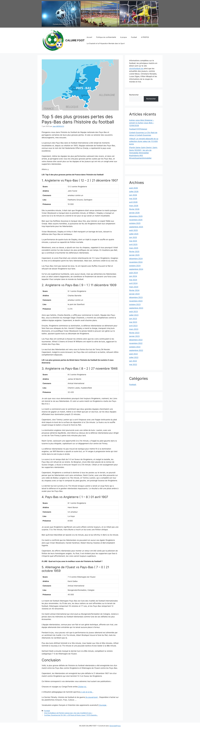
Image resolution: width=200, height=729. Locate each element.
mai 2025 (133, 241)
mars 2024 (133, 287)
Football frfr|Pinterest (138, 129)
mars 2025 (133, 248)
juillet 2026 (133, 192)
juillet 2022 (133, 357)
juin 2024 (133, 276)
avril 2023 (133, 326)
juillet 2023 (133, 315)
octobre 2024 (135, 266)
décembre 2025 (135, 216)
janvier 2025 (134, 255)
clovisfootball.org (136, 68)
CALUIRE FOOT (75, 40)
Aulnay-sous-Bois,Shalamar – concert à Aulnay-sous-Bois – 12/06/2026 (141, 123)
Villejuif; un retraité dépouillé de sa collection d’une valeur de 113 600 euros (143, 141)
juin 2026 (133, 195)
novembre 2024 (135, 262)
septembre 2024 (136, 269)
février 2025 (134, 252)
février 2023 (134, 333)
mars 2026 (133, 206)
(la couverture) (91, 697)
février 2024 (134, 290)
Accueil (89, 37)
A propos (123, 37)
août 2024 (133, 273)
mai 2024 (133, 280)
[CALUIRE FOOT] (53, 40)
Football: (47, 711)
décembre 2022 (135, 340)
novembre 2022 (135, 343)
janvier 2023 (134, 336)
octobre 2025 (134, 223)
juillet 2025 (133, 234)
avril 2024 (133, 283)
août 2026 (133, 188)
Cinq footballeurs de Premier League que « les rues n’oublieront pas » (68, 713)
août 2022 (133, 354)
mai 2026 (133, 199)
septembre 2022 (136, 350)
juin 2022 (133, 361)
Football (134, 37)
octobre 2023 (135, 304)
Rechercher (134, 95)
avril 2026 (133, 202)
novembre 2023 (135, 301)
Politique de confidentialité (106, 37)
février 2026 (134, 209)
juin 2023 (133, 319)
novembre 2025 (135, 220)
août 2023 (133, 312)
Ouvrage (103, 705)
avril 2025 (133, 244)
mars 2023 (133, 329)
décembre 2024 (136, 259)
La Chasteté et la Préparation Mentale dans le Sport (106, 43)
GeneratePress (115, 726)
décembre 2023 (136, 297)
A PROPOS (145, 37)
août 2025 (133, 230)
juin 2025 (133, 237)
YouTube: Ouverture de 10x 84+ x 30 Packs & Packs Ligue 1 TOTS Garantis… (71, 715)
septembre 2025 (136, 227)
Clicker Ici (82, 687)
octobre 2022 (134, 347)
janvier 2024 (134, 294)
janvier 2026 (134, 213)
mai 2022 (133, 364)
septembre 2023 (136, 308)
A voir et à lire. (86, 692)
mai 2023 (133, 322)
